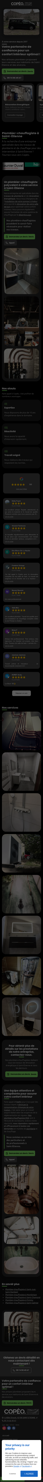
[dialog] (21, 1460)
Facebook (26, 1466)
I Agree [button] (29, 1474)
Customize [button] (12, 1474)
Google (16, 1466)
